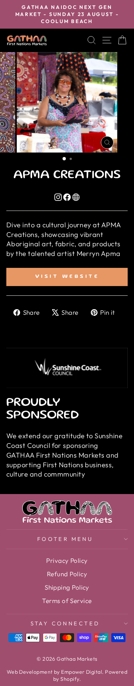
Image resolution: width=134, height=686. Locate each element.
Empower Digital (81, 672)
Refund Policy (67, 574)
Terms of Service (67, 601)
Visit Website (67, 276)
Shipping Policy (67, 587)
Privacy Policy (66, 560)
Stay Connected (65, 623)
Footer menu (65, 538)
